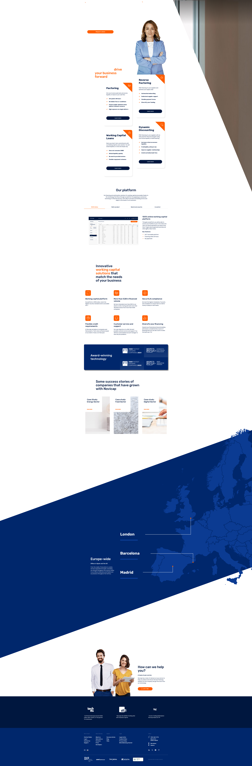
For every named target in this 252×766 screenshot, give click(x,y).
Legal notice (122, 737)
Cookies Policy (123, 739)
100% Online (94, 207)
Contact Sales (88, 737)
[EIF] (90, 759)
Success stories (111, 737)
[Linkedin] (149, 750)
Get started (164, 3)
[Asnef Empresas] (102, 759)
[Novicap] (89, 3)
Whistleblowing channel (125, 742)
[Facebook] (159, 750)
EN (87, 750)
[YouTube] (156, 750)
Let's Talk (146, 688)
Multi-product (115, 207)
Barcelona (153, 743)
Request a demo (100, 32)
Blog (108, 739)
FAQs (108, 741)
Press (97, 742)
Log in (157, 3)
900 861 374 (155, 737)
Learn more (118, 118)
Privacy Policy (123, 741)
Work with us (99, 739)
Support (86, 742)
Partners (118, 3)
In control (157, 207)
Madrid (152, 745)
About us (98, 737)
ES (85, 750)
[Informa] (114, 759)
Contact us (87, 741)
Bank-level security (136, 207)
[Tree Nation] (139, 759)
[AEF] (127, 759)
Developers (99, 744)
